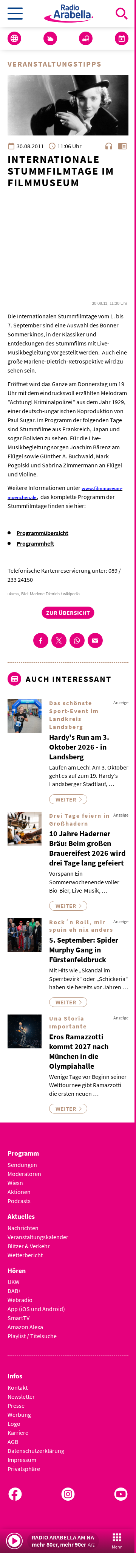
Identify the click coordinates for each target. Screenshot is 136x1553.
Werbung (19, 1414)
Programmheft (35, 543)
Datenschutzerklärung (36, 1450)
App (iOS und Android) (36, 1309)
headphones (108, 146)
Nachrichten (23, 1228)
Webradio (20, 1300)
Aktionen (19, 1192)
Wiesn (15, 1182)
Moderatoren (24, 1173)
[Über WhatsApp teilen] (77, 640)
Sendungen (22, 1164)
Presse (16, 1405)
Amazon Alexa (25, 1327)
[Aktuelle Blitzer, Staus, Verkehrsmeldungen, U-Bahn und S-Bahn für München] (86, 38)
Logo (14, 1423)
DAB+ (14, 1290)
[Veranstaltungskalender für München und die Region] (121, 38)
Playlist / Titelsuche (32, 1336)
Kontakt (18, 1387)
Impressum (22, 1459)
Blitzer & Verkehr (29, 1246)
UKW (14, 1281)
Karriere (18, 1432)
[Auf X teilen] (58, 640)
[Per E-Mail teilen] (95, 640)
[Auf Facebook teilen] (40, 640)
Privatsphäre (24, 1468)
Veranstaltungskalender (38, 1237)
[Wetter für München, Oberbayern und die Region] (50, 38)
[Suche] (121, 13)
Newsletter (21, 1396)
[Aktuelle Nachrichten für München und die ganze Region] (14, 38)
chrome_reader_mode (122, 146)
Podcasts (19, 1201)
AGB (13, 1441)
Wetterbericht (25, 1255)
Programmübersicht (42, 533)
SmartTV (18, 1318)
